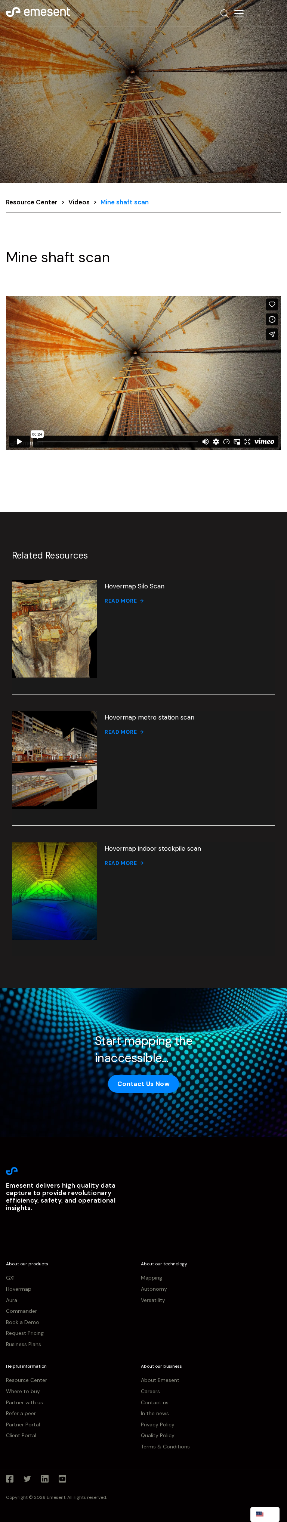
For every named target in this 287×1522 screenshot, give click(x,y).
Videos (79, 202)
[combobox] (265, 1514)
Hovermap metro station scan (149, 717)
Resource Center (32, 202)
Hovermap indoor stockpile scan (153, 848)
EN (270, 1514)
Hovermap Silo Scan (134, 586)
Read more (121, 600)
